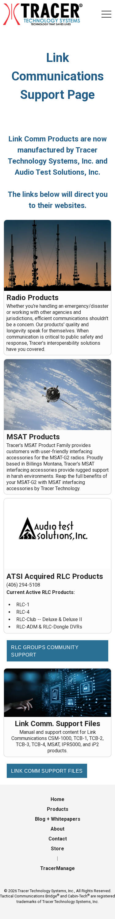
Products (57, 809)
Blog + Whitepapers (57, 819)
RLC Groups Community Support (45, 651)
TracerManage (57, 868)
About (57, 829)
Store (57, 849)
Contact (57, 839)
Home (57, 799)
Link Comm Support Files (47, 771)
